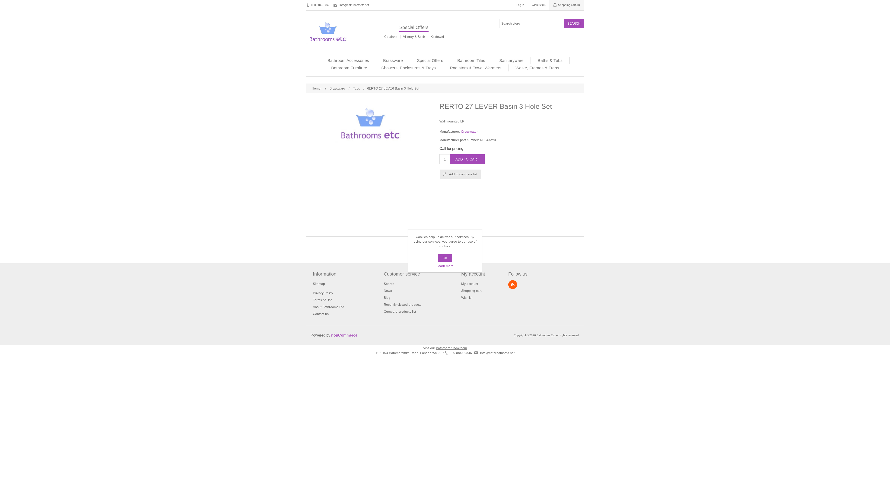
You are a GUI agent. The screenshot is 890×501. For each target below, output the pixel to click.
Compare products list (400, 311)
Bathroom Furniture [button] (349, 68)
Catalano (390, 37)
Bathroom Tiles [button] (471, 60)
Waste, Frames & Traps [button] (537, 68)
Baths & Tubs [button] (550, 60)
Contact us (321, 314)
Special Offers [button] (430, 60)
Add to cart (467, 159)
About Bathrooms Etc (328, 307)
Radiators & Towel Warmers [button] (475, 68)
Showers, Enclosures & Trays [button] (408, 68)
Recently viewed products (402, 304)
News (388, 290)
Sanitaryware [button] (511, 60)
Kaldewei (437, 37)
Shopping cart (471, 290)
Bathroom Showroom (451, 348)
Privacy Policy (323, 293)
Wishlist (466, 297)
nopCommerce (344, 335)
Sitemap (319, 284)
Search (574, 23)
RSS (512, 284)
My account (469, 284)
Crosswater (469, 131)
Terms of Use (322, 300)
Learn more (445, 266)
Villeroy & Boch (414, 37)
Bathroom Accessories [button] (348, 60)
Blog (387, 297)
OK (445, 258)
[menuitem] (348, 60)
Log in (520, 5)
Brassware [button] (393, 60)
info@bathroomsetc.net (354, 5)
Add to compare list (463, 174)
